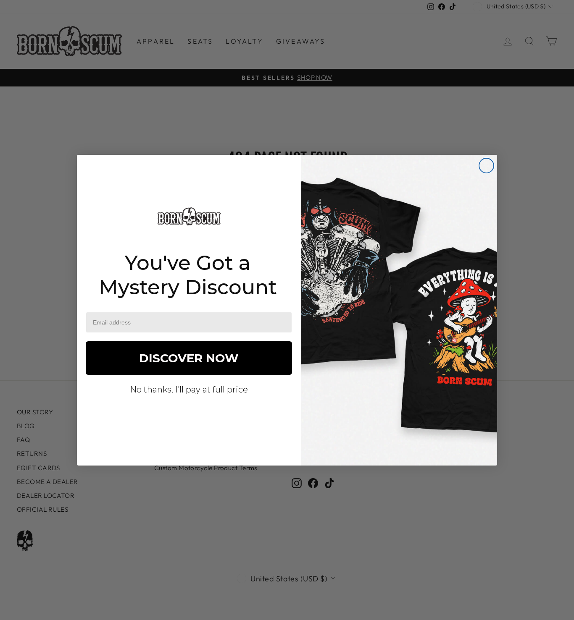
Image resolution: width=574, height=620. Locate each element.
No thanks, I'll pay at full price (189, 390)
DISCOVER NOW (189, 358)
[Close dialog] (486, 165)
